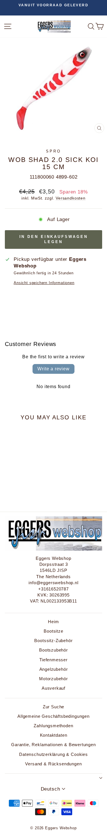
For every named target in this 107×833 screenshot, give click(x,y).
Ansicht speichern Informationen (44, 283)
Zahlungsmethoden (53, 725)
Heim (53, 621)
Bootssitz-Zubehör (53, 640)
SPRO (53, 151)
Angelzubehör (53, 669)
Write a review (53, 368)
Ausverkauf (53, 688)
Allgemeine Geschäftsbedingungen (53, 716)
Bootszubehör (53, 650)
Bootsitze (53, 631)
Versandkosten (71, 198)
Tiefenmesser (53, 659)
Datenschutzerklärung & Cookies (53, 754)
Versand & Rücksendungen (53, 763)
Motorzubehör (53, 678)
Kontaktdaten (53, 735)
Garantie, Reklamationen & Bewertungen (53, 744)
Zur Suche (53, 706)
